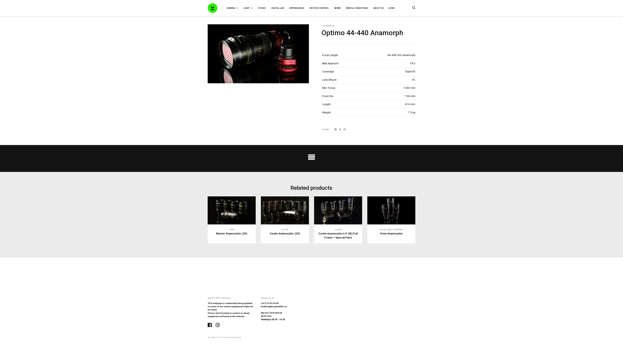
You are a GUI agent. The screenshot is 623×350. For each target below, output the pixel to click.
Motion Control (319, 8)
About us (378, 8)
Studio (262, 8)
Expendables (296, 8)
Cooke (284, 229)
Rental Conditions (357, 8)
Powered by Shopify (232, 337)
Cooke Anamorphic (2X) (285, 233)
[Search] (413, 8)
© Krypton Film (214, 337)
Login (391, 8)
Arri (231, 229)
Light (247, 8)
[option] (258, 53)
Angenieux (328, 26)
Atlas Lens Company (391, 229)
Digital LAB (277, 8)
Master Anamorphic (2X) (231, 233)
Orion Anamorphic (391, 233)
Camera (231, 8)
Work (337, 8)
